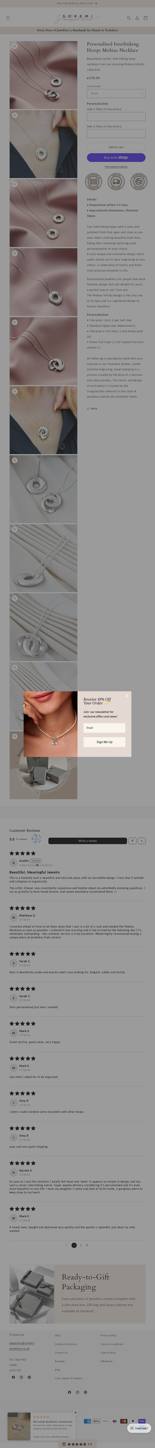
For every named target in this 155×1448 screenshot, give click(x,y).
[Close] (126, 695)
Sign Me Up (104, 742)
